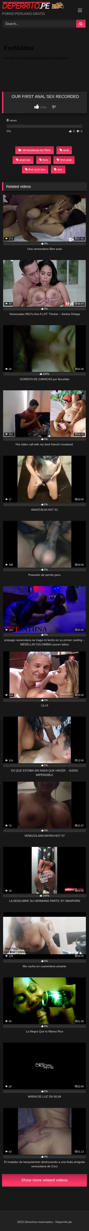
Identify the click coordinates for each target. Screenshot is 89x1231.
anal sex (24, 159)
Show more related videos (44, 1180)
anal (66, 150)
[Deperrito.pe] (36, 6)
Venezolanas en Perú (37, 150)
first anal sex (37, 169)
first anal (65, 159)
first (45, 159)
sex (60, 169)
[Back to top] (76, 1219)
